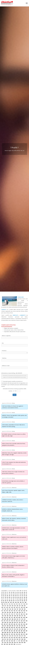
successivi (18, 644)
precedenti (4, 590)
